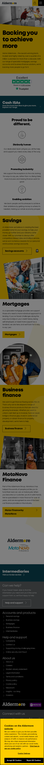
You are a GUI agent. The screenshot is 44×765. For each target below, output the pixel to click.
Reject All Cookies (34, 760)
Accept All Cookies (14, 760)
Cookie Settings (24, 753)
